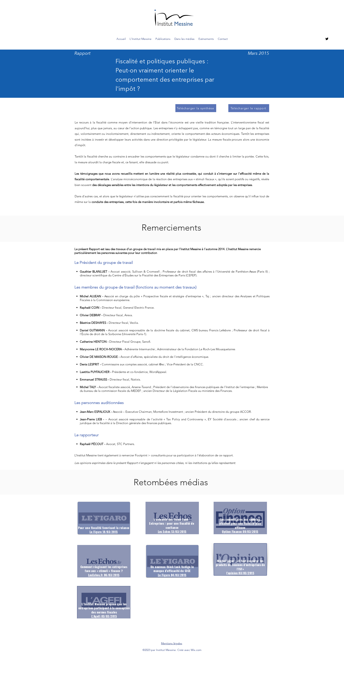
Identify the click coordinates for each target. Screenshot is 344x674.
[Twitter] (327, 39)
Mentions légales (171, 643)
